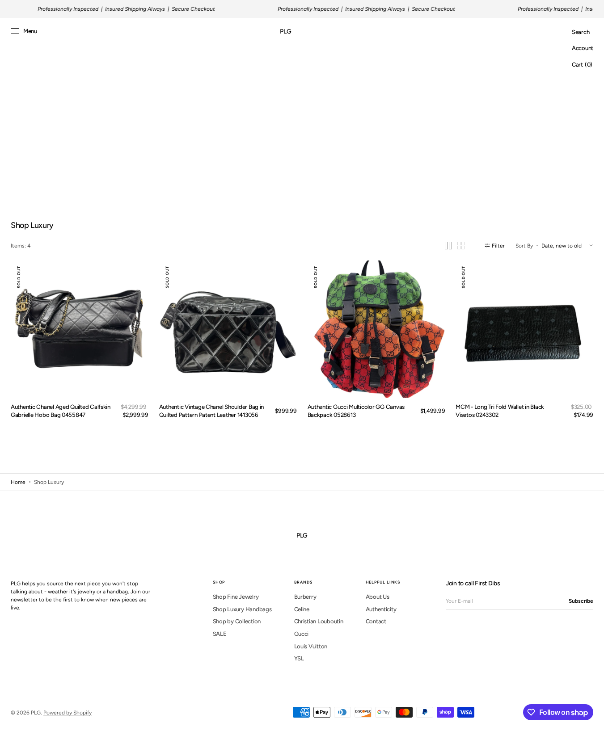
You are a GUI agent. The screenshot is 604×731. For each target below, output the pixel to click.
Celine (301, 609)
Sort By (524, 245)
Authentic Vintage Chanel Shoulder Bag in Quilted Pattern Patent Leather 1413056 (211, 410)
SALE (220, 633)
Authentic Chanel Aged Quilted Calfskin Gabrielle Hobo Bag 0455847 (60, 410)
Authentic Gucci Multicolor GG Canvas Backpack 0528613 (356, 410)
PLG (36, 713)
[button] (580, 32)
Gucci (301, 633)
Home (18, 482)
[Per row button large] (448, 245)
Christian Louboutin (318, 621)
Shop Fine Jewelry (236, 596)
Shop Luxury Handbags (242, 609)
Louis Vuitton (311, 646)
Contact (376, 621)
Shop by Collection (237, 621)
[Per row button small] (461, 245)
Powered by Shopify (67, 713)
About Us (377, 596)
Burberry (305, 596)
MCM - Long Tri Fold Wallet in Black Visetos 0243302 (500, 410)
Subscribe (581, 601)
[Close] (584, 667)
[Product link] (79, 329)
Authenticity (381, 609)
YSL (299, 658)
